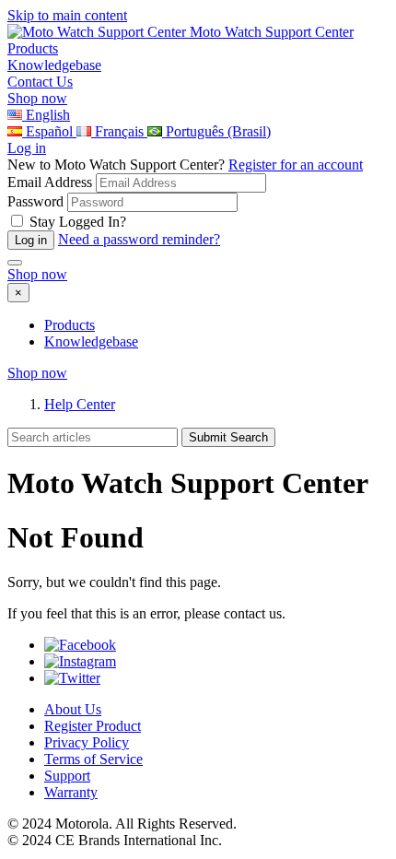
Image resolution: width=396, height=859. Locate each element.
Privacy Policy (86, 742)
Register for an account (295, 164)
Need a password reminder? (139, 239)
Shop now (37, 98)
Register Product (92, 726)
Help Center (79, 404)
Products (69, 325)
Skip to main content (67, 15)
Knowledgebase (91, 341)
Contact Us (40, 81)
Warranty (71, 792)
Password (35, 201)
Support (67, 775)
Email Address (49, 182)
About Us (72, 709)
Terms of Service (93, 759)
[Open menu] (14, 262)
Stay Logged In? (77, 221)
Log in (26, 148)
